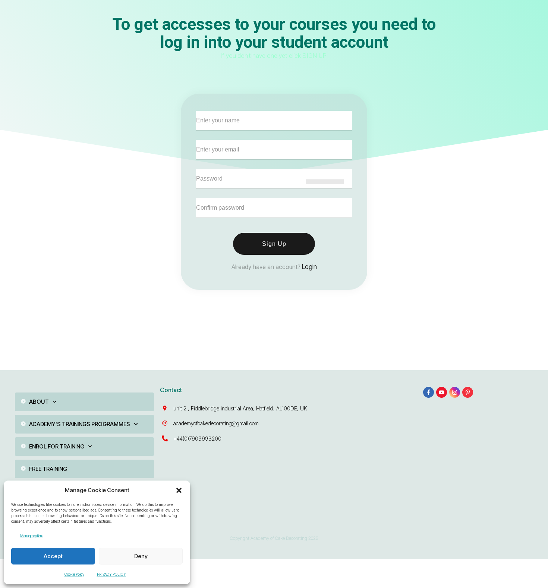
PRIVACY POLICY (111, 574)
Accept (53, 556)
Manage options (31, 536)
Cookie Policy (74, 574)
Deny (141, 556)
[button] (179, 490)
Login (309, 266)
